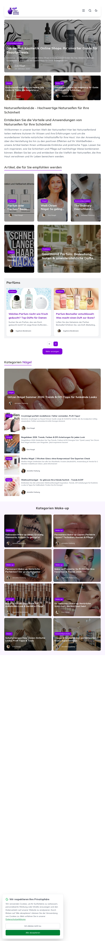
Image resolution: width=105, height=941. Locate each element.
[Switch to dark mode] (96, 10)
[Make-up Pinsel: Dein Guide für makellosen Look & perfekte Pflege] (28, 599)
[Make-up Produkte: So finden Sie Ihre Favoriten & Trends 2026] (77, 565)
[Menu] (83, 10)
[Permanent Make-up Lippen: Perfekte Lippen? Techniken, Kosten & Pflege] (77, 531)
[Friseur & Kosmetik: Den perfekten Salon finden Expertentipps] (77, 634)
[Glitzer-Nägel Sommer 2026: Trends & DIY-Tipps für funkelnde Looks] (52, 389)
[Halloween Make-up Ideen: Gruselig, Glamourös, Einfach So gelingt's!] (28, 531)
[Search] (89, 10)
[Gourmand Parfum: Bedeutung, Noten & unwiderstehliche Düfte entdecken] (69, 249)
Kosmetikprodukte (15, 43)
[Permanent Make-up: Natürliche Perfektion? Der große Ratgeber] (28, 565)
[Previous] (49, 344)
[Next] (55, 344)
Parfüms (12, 201)
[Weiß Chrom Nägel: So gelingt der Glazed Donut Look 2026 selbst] (52, 198)
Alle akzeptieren (33, 932)
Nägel (44, 201)
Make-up (59, 83)
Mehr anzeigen (52, 351)
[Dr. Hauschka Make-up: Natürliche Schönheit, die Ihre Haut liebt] (77, 599)
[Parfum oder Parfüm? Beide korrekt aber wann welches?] (19, 198)
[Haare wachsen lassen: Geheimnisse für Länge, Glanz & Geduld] (19, 249)
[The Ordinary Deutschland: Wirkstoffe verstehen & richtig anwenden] (86, 198)
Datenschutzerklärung (15, 919)
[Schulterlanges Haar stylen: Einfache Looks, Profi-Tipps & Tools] (28, 634)
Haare (8, 83)
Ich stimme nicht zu (32, 926)
